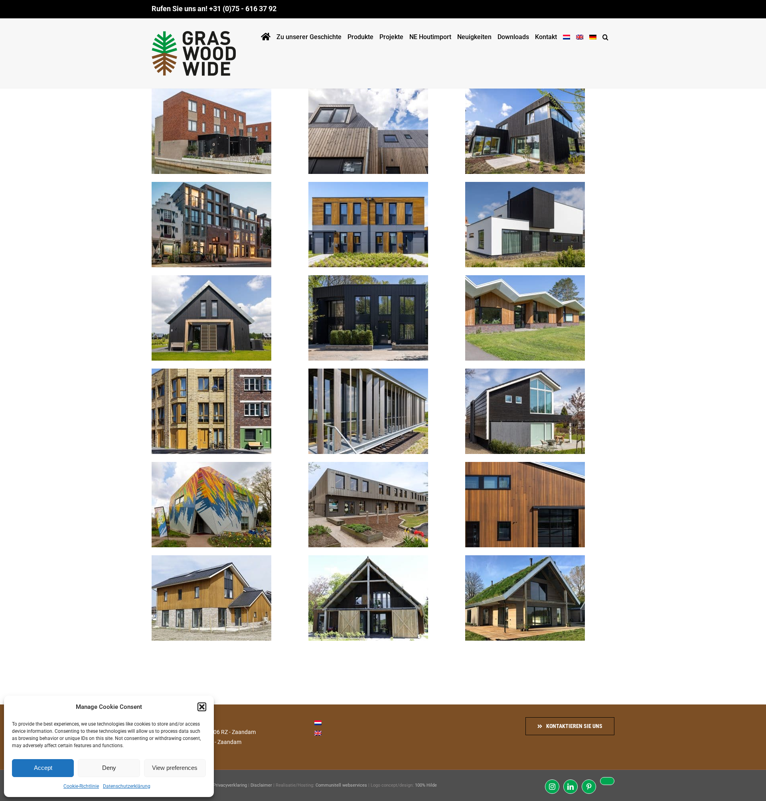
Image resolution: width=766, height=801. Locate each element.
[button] (202, 707)
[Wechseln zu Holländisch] (566, 35)
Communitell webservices (341, 785)
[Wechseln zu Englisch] (579, 35)
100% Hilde (426, 785)
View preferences (174, 767)
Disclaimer (261, 785)
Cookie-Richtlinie (81, 786)
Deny (109, 767)
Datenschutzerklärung (126, 786)
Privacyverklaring (230, 785)
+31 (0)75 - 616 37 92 (242, 8)
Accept (43, 767)
